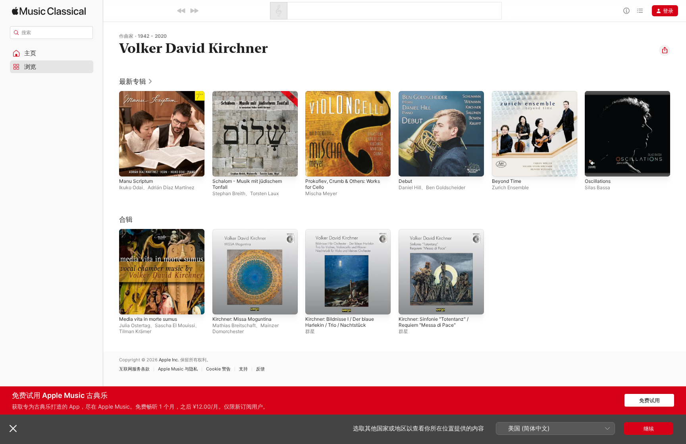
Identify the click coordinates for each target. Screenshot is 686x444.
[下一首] (194, 10)
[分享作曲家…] (664, 50)
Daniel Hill (410, 187)
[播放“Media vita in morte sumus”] (129, 304)
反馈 (260, 369)
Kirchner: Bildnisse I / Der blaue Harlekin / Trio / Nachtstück (344, 235)
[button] (51, 53)
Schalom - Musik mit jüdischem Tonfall (250, 97)
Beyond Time (508, 94)
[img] (49, 11)
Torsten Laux (264, 193)
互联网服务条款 (134, 369)
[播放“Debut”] (408, 167)
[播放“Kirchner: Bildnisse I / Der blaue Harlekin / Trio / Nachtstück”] (315, 304)
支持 (243, 369)
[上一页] (111, 133)
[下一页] (678, 133)
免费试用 (649, 400)
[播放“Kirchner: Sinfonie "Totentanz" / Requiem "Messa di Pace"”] (408, 304)
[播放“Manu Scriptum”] (129, 167)
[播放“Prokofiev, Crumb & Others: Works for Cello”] (315, 167)
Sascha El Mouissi (175, 325)
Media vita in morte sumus (152, 232)
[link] (136, 81)
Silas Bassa (597, 187)
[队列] (640, 10)
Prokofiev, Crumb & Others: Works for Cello (347, 97)
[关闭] (13, 428)
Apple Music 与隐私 (178, 369)
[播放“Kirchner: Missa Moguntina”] (222, 304)
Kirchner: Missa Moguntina (245, 232)
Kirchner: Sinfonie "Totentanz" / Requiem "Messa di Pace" (438, 235)
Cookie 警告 (218, 369)
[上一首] (181, 10)
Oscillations (599, 94)
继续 (649, 428)
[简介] (626, 10)
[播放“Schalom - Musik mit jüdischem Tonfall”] (222, 167)
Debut (406, 94)
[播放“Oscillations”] (595, 167)
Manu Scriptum (137, 94)
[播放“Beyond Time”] (502, 167)
